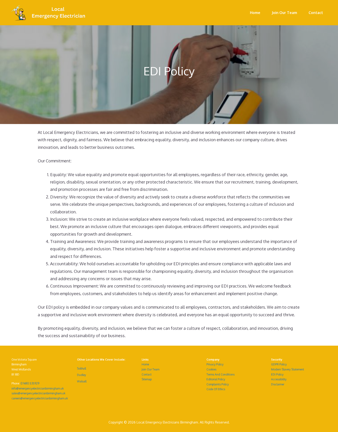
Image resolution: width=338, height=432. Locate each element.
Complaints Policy (217, 384)
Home (255, 12)
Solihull (81, 368)
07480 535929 (29, 383)
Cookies (211, 369)
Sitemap (147, 379)
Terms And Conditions (220, 374)
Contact (316, 12)
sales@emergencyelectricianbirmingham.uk (38, 393)
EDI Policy (277, 374)
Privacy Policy (214, 364)
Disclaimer (277, 384)
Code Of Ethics (215, 389)
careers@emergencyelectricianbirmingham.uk (39, 398)
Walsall (81, 381)
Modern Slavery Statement (287, 369)
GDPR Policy (279, 364)
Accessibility (278, 379)
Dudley (81, 375)
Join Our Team (284, 12)
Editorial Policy (215, 379)
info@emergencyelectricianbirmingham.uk (37, 388)
